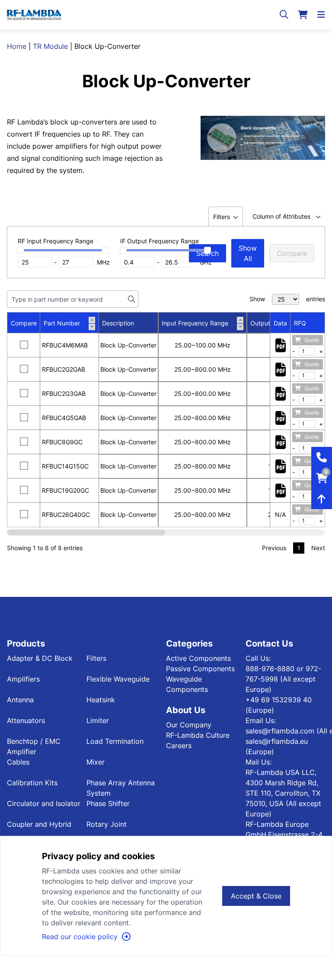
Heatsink (100, 699)
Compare (292, 253)
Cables (18, 762)
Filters (96, 658)
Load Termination (115, 741)
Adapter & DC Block (40, 658)
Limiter (97, 720)
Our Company (188, 724)
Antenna (20, 699)
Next (318, 547)
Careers (179, 745)
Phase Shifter (108, 803)
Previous (274, 547)
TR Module (50, 46)
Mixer (95, 762)
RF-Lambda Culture (198, 735)
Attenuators (26, 720)
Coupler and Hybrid (39, 824)
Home (16, 46)
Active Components (198, 658)
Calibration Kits (32, 782)
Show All (248, 253)
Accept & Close (256, 896)
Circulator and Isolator (43, 803)
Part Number (62, 323)
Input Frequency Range (195, 323)
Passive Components (200, 668)
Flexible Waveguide (118, 679)
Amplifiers (23, 679)
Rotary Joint (106, 824)
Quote (311, 340)
